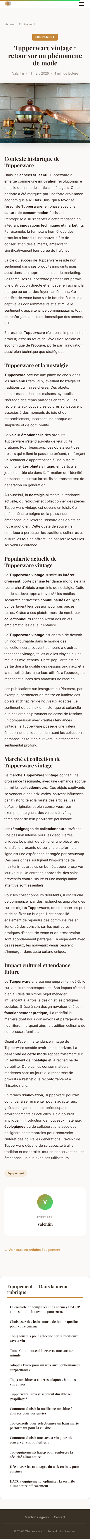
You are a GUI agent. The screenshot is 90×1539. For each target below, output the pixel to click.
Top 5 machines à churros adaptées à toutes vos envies (43, 1381)
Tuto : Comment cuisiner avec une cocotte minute (41, 1352)
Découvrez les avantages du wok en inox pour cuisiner (44, 1468)
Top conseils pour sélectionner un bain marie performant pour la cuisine (44, 1425)
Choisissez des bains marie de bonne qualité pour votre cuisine (44, 1323)
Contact (59, 1517)
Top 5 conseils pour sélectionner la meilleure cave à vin (44, 1338)
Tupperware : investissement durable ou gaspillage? (41, 1396)
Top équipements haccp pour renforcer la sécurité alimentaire (41, 1454)
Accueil (10, 24)
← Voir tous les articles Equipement (32, 1250)
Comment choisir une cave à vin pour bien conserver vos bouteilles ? (42, 1439)
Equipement (27, 24)
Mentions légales (37, 1517)
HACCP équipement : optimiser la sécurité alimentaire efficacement (42, 1483)
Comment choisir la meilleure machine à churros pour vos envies (41, 1410)
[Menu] (81, 3)
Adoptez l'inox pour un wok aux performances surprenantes (45, 1367)
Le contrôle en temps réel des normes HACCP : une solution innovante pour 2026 (45, 1309)
